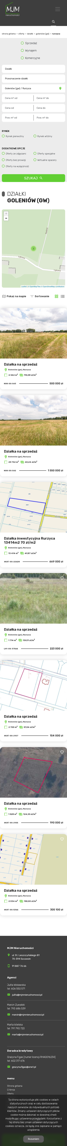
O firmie (11, 1090)
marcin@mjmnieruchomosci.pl (28, 1014)
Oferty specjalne (46, 153)
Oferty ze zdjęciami (16, 153)
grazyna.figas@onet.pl (24, 1067)
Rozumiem (33, 1139)
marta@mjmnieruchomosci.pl (27, 1034)
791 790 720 (18, 1028)
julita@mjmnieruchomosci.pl (27, 994)
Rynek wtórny (44, 136)
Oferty (10, 1093)
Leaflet (23, 286)
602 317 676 (18, 1060)
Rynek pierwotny (15, 136)
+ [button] (6, 213)
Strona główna (14, 1086)
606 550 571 (18, 988)
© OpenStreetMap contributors (52, 286)
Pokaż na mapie (16, 296)
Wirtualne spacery (47, 160)
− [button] (6, 218)
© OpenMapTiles (34, 286)
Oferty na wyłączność (17, 166)
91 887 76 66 (19, 966)
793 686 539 (18, 1008)
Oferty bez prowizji (16, 160)
